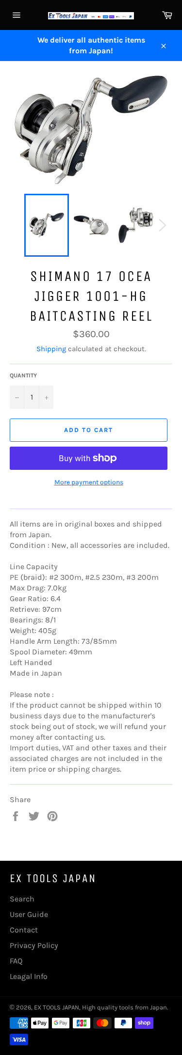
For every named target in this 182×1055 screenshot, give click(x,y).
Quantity (23, 375)
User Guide (29, 914)
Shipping (51, 348)
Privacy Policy (34, 945)
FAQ (16, 960)
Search (22, 898)
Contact (24, 929)
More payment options (88, 482)
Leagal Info (29, 976)
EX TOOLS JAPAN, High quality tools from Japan (100, 1007)
